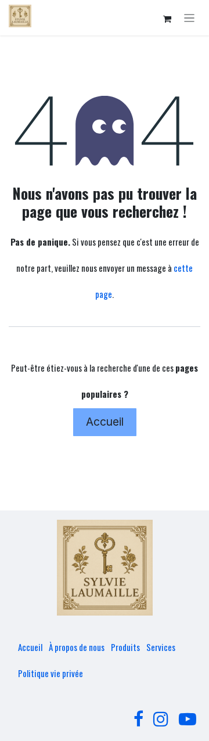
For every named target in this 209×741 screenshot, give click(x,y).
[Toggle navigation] (189, 17)
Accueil (105, 422)
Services (160, 647)
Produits (125, 647)
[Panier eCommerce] (167, 19)
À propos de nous (77, 647)
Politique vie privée (50, 673)
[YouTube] (187, 719)
